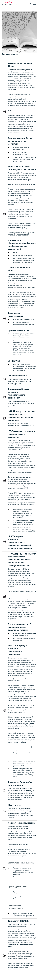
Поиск (29, 5)
